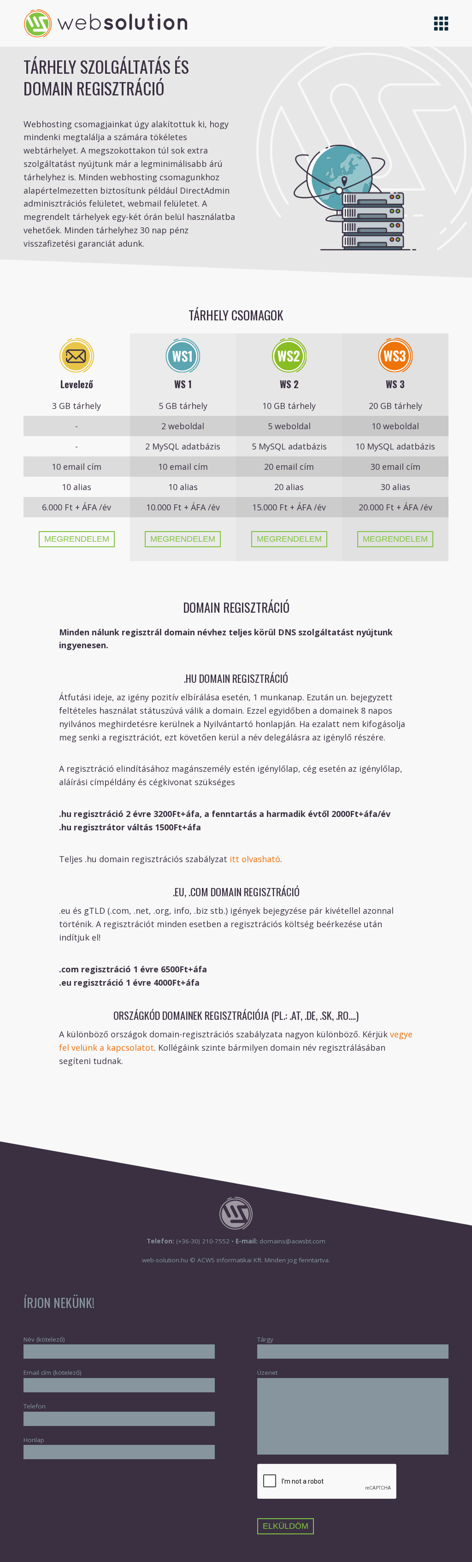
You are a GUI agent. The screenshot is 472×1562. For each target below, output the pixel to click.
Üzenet (267, 1372)
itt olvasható (253, 858)
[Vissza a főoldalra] (106, 34)
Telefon (35, 1406)
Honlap (34, 1440)
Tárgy (265, 1339)
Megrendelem (76, 539)
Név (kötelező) (44, 1339)
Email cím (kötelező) (53, 1372)
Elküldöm (285, 1526)
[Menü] (441, 23)
